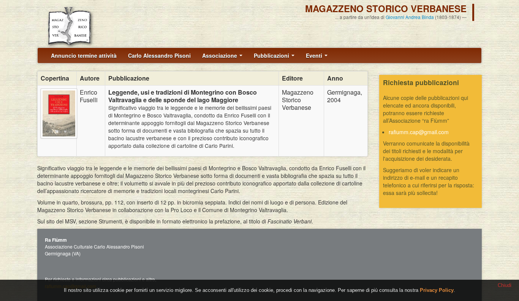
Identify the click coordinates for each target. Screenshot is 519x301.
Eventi (315, 55)
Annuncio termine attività (84, 55)
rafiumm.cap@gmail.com (419, 132)
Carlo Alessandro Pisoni (159, 55)
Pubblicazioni (272, 55)
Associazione (220, 55)
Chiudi (504, 285)
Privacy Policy (437, 290)
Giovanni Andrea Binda (410, 17)
